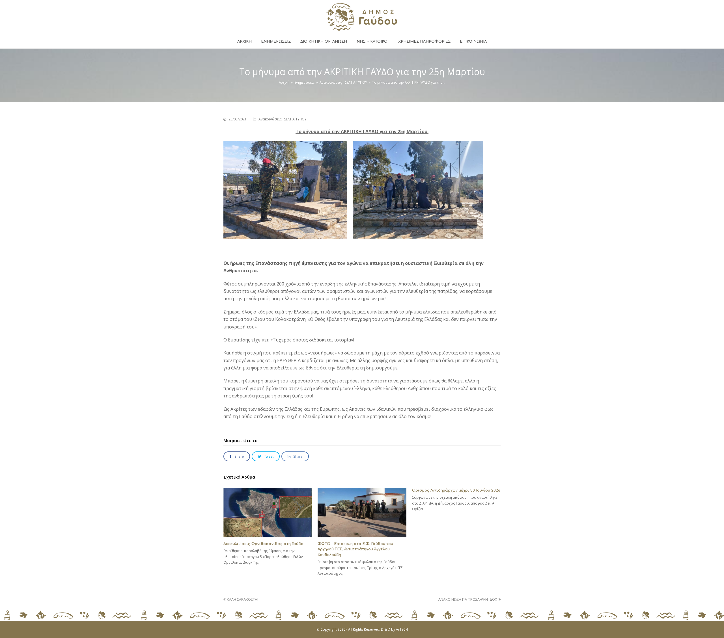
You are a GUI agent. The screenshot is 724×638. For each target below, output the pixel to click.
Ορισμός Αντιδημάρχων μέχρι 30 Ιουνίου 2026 (456, 490)
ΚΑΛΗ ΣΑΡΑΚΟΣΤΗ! (242, 599)
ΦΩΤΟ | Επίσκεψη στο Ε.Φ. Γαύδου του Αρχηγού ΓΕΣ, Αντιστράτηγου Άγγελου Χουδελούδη (355, 549)
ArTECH (402, 629)
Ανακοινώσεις (270, 119)
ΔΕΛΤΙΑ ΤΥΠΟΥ (295, 119)
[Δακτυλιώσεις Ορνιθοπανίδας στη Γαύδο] (267, 512)
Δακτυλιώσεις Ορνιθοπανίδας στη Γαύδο (263, 544)
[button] (236, 456)
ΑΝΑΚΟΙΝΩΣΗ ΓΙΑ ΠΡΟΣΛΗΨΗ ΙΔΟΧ (467, 599)
